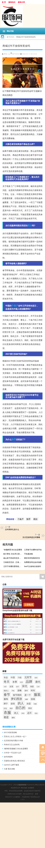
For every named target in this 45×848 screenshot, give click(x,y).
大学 (5, 687)
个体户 (15, 305)
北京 (21, 682)
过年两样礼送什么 (12, 529)
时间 (33, 690)
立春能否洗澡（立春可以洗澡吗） (13, 562)
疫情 (13, 703)
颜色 (13, 717)
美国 (11, 708)
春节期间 (17, 694)
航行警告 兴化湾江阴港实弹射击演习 (13, 553)
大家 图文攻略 (9, 768)
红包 (5, 708)
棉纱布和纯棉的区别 (32, 558)
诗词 (23, 713)
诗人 (16, 712)
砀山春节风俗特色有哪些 (13, 558)
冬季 (14, 681)
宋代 (24, 686)
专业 (6, 677)
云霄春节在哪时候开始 (33, 549)
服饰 (6, 698)
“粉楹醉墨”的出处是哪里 (12, 549)
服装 (37, 694)
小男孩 (22, 799)
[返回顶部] (42, 760)
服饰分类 (21, 2)
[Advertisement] (22, 825)
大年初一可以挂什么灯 (12, 752)
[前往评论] (42, 753)
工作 (38, 687)
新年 (26, 690)
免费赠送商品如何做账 (33, 562)
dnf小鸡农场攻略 (10, 732)
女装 (11, 686)
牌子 (6, 703)
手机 (13, 691)
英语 (30, 708)
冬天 (7, 681)
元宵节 (28, 677)
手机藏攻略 (28, 553)
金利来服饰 (8, 756)
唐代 (37, 681)
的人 (21, 703)
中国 (13, 677)
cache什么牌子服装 (11, 764)
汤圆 (26, 699)
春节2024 (10, 37)
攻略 (19, 690)
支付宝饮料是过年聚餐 (31, 537)
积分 (30, 225)
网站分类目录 (39, 785)
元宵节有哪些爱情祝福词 (13, 566)
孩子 (17, 687)
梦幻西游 (16, 699)
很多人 (6, 690)
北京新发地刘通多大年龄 (13, 740)
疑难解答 (31, 788)
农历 (36, 678)
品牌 (29, 681)
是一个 (27, 694)
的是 (29, 703)
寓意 (32, 686)
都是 (6, 717)
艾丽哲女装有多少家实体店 (14, 760)
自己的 (20, 707)
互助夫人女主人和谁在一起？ (15, 736)
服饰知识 (11, 2)
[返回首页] (42, 747)
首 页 (4, 2)
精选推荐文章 (15, 788)
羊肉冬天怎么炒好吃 (12, 744)
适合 (36, 713)
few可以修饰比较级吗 (32, 566)
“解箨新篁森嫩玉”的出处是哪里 (16, 748)
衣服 (7, 712)
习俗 (20, 677)
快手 (14, 439)
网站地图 (24, 788)
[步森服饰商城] (22, 16)
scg (9, 54)
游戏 (33, 698)
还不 (29, 712)
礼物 (35, 704)
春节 (7, 694)
